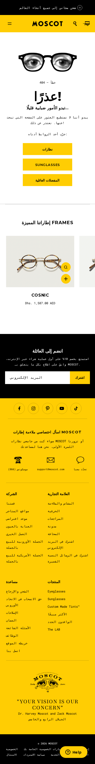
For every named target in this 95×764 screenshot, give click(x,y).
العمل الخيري (16, 534)
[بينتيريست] (47, 408)
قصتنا (10, 503)
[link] (40, 261)
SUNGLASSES (47, 165)
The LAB (54, 629)
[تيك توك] (76, 408)
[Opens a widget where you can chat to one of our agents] (73, 752)
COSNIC (40, 295)
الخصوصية (12, 749)
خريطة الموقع (16, 643)
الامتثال (12, 754)
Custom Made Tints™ (64, 606)
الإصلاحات (12, 612)
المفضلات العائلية (47, 180)
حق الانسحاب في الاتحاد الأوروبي (24, 602)
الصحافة (54, 534)
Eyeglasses (56, 591)
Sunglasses (56, 599)
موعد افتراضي (16, 518)
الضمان (11, 620)
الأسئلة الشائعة (18, 628)
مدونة (52, 526)
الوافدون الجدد (60, 622)
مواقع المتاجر (17, 511)
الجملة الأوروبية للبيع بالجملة (24, 544)
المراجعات (56, 518)
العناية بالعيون (19, 526)
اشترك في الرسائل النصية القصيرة (68, 558)
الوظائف (12, 635)
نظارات (47, 149)
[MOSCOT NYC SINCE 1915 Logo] (47, 23)
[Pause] (80, 8)
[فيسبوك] (19, 408)
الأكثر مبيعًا (57, 614)
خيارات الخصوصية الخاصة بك (43, 749)
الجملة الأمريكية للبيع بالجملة (24, 558)
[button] (75, 23)
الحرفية (54, 511)
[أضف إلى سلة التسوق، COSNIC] (66, 279)
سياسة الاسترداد (34, 754)
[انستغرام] (33, 408)
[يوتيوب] (61, 408)
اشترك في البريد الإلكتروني (61, 544)
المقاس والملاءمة (61, 503)
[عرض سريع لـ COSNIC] (66, 267)
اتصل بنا (13, 651)
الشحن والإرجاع (17, 591)
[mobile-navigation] (9, 23)
